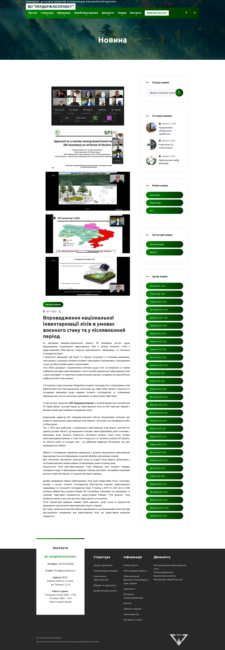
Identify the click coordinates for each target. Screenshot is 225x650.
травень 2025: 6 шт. (158, 349)
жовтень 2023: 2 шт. (159, 500)
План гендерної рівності (135, 571)
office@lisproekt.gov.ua (64, 570)
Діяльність (108, 12)
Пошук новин (155, 203)
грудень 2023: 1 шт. (158, 484)
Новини (122, 12)
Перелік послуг (157, 13)
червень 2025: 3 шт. (158, 341)
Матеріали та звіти (133, 620)
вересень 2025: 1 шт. (159, 318)
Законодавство (131, 614)
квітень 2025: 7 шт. (158, 357)
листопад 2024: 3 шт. (159, 397)
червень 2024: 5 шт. (158, 436)
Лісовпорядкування (163, 572)
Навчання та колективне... (166, 146)
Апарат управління (103, 565)
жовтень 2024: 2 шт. (159, 405)
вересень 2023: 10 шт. (159, 508)
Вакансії (153, 252)
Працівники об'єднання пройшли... (166, 130)
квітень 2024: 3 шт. (158, 452)
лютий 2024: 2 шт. (157, 468)
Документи (129, 589)
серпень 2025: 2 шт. (158, 326)
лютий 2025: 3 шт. (157, 373)
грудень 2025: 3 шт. (158, 302)
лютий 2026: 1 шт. (157, 286)
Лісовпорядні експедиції (106, 571)
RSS (151, 211)
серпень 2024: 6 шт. (158, 421)
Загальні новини (157, 244)
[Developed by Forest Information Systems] (179, 640)
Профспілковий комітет (105, 591)
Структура (47, 12)
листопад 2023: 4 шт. (159, 492)
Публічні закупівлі (132, 609)
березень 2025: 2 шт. (159, 365)
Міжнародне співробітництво (168, 579)
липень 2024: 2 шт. (158, 429)
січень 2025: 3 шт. (157, 381)
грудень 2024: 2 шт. (158, 389)
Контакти (135, 12)
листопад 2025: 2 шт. (159, 310)
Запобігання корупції (86, 12)
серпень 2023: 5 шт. (158, 516)
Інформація (63, 12)
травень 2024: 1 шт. (158, 444)
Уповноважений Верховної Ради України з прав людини (136, 579)
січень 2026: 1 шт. (157, 294)
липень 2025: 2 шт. (158, 333)
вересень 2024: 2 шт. (159, 413)
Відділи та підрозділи (105, 585)
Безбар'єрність (131, 565)
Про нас (33, 12)
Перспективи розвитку (165, 576)
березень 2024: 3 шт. (159, 460)
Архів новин (155, 195)
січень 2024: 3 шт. (157, 476)
